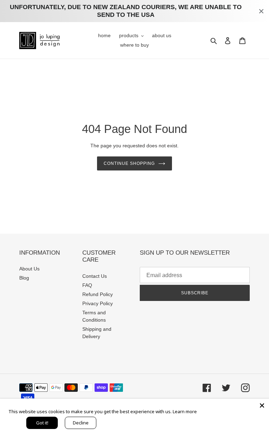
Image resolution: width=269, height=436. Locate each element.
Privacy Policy (97, 303)
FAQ (87, 285)
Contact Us (94, 276)
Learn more (185, 411)
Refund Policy (97, 294)
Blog (24, 278)
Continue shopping (129, 163)
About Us (29, 268)
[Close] (261, 405)
